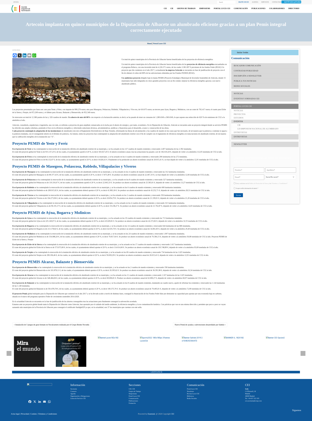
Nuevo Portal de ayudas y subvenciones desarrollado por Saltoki (199, 325)
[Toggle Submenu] (294, 106)
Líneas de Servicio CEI (78, 398)
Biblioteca (190, 396)
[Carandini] (114, 337)
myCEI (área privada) (292, 2)
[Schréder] (156, 339)
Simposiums (133, 394)
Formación (132, 403)
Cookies (33, 414)
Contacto (73, 391)
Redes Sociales (192, 398)
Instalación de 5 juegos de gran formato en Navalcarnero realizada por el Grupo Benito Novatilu (52, 325)
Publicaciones (133, 401)
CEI (130, 389)
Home (149, 43)
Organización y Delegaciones (80, 396)
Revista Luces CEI (193, 394)
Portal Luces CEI (159, 43)
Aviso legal (15, 414)
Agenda (73, 394)
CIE (133, 389)
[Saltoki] (198, 339)
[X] (34, 402)
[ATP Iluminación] (72, 351)
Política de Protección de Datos (258, 183)
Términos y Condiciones (47, 414)
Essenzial (151, 414)
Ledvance (157, 372)
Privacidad (25, 414)
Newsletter (190, 391)
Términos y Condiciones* (280, 183)
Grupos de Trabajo (135, 391)
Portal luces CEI (192, 389)
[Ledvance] (282, 337)
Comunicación (133, 398)
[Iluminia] (240, 337)
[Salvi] (30, 351)
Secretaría (73, 389)
